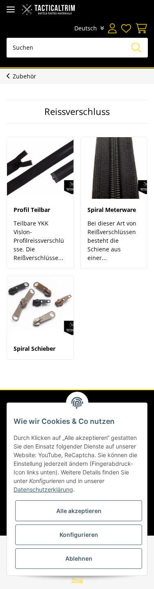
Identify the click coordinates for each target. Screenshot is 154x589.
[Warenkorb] (140, 28)
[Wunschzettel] (126, 28)
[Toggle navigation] (11, 9)
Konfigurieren (79, 534)
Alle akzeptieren (78, 510)
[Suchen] (136, 48)
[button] (112, 28)
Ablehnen (78, 558)
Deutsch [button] (85, 28)
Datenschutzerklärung (43, 489)
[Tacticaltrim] (48, 9)
